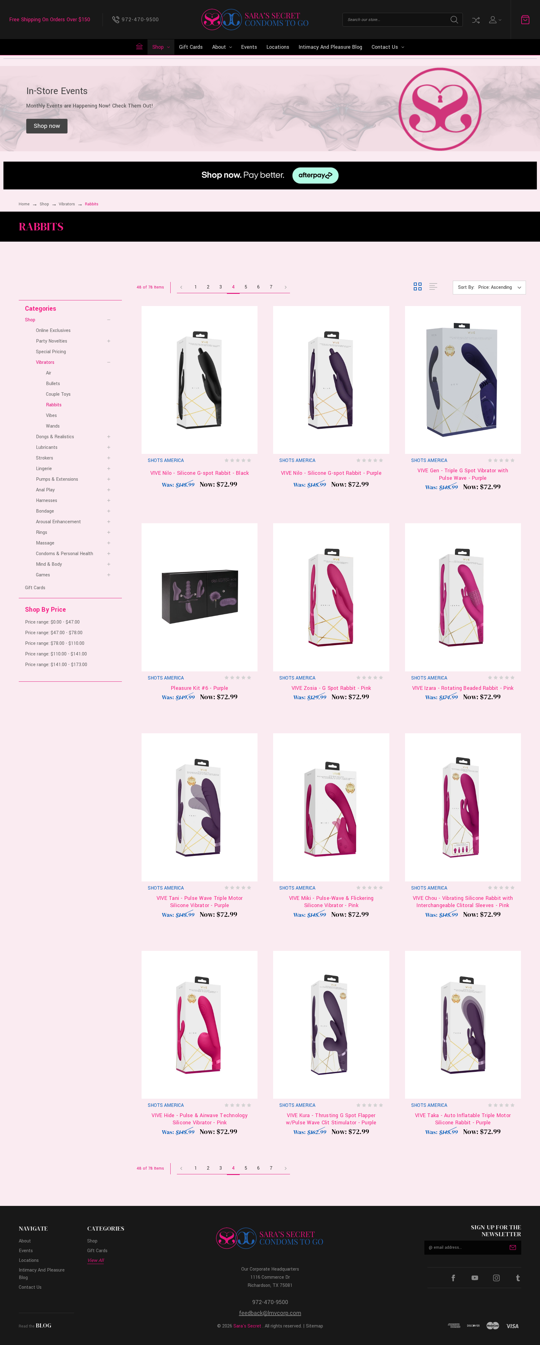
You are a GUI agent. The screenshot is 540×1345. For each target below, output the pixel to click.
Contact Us (385, 47)
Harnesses (46, 500)
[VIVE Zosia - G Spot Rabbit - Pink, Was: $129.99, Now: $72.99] (331, 597)
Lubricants (47, 447)
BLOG (43, 1325)
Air (48, 373)
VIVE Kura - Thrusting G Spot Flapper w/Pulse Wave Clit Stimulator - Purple (331, 1119)
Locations (278, 47)
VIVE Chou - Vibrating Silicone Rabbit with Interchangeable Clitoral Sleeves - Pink (463, 902)
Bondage (45, 511)
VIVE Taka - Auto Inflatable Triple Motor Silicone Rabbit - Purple (463, 1119)
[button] (47, 126)
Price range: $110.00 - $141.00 (56, 654)
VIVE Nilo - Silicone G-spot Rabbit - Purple (331, 473)
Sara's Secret (247, 1326)
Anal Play (45, 490)
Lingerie (44, 468)
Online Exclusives (53, 330)
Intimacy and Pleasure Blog (330, 47)
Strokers (44, 458)
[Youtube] (475, 1278)
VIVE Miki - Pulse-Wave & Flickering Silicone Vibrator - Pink (331, 902)
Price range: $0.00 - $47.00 (52, 622)
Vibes (51, 415)
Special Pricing (51, 352)
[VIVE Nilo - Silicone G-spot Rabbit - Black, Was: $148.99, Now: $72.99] (199, 380)
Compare (475, 20)
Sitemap (314, 1326)
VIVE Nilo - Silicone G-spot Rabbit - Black (199, 473)
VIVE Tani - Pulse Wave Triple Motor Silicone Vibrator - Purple (200, 902)
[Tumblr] (518, 1278)
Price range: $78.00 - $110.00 (54, 643)
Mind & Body (49, 564)
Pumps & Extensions (57, 479)
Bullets (53, 383)
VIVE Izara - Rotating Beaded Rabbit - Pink (463, 688)
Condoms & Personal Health (64, 553)
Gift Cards (191, 47)
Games (43, 575)
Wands (53, 426)
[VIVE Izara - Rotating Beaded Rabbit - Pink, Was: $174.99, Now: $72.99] (463, 597)
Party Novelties (51, 341)
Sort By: (466, 287)
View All (95, 1260)
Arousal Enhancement (58, 522)
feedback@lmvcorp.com (270, 1313)
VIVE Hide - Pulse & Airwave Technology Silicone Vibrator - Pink (200, 1119)
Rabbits (54, 405)
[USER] (494, 19)
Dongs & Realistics (55, 437)
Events (249, 47)
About (219, 47)
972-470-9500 (270, 1302)
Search (454, 19)
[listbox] (501, 287)
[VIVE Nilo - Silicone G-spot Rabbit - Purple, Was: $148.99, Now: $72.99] (331, 380)
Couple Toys (58, 394)
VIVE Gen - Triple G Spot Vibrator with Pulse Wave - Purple (463, 474)
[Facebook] (453, 1278)
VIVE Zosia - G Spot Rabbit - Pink (331, 688)
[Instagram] (496, 1278)
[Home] (139, 46)
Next (284, 287)
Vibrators (45, 362)
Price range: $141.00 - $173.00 (56, 664)
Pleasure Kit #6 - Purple (199, 688)
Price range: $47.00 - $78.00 (53, 633)
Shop (158, 47)
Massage (45, 543)
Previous (183, 287)
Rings (41, 532)
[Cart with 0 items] (525, 20)
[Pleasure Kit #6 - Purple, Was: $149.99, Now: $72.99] (199, 597)
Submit (513, 1247)
